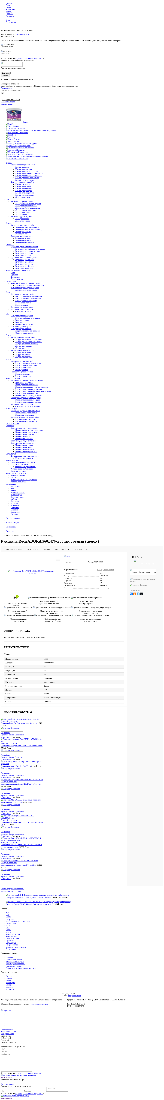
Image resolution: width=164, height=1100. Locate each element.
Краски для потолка (23, 169)
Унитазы (14, 514)
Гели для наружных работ (21, 326)
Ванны (13, 490)
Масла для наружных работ (22, 372)
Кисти (13, 477)
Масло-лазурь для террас (25, 419)
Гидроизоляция (17, 279)
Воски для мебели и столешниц (28, 298)
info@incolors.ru (74, 996)
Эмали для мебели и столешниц (28, 229)
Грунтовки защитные (24, 268)
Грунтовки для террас (24, 264)
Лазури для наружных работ (22, 350)
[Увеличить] (32, 572)
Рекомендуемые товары (15, 964)
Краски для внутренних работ (23, 165)
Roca (101, 573)
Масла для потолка (23, 367)
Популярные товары (14, 959)
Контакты (10, 16)
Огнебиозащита (27, 148)
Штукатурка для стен (24, 458)
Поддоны (14, 503)
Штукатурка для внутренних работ (25, 456)
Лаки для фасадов (22, 221)
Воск (14, 135)
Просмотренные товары (11, 891)
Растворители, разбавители (22, 469)
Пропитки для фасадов (24, 449)
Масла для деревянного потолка (28, 389)
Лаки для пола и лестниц (25, 210)
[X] (141, 594)
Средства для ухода (23, 311)
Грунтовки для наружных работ (24, 257)
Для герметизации (18, 482)
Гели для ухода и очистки (21, 329)
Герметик (14, 275)
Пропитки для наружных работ (23, 443)
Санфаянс (15, 508)
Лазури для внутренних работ (23, 337)
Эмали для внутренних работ (23, 225)
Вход (8, 20)
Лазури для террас (22, 355)
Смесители (15, 512)
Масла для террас (22, 374)
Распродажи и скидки (15, 962)
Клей (13, 273)
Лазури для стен (22, 348)
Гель (13, 137)
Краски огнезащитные (24, 193)
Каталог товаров (8, 102)
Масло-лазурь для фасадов (26, 421)
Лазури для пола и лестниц (26, 344)
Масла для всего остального (26, 385)
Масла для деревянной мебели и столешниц (33, 391)
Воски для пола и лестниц (26, 301)
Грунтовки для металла (24, 262)
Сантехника (23, 159)
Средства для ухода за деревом (27, 406)
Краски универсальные (24, 195)
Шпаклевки (15, 277)
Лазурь (16, 139)
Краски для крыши (23, 186)
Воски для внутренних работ (22, 294)
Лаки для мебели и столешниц (27, 208)
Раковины (15, 505)
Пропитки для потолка (24, 434)
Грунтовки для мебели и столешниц (30, 249)
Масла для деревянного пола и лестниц (31, 387)
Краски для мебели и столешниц (28, 176)
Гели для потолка (22, 320)
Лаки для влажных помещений (28, 204)
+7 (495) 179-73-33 (8, 1032)
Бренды (9, 12)
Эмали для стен (21, 234)
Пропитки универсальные (26, 452)
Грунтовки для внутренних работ (24, 247)
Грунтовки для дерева (24, 383)
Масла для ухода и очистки (22, 404)
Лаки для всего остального (26, 206)
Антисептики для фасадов (26, 290)
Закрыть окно (6, 88)
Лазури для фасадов (23, 357)
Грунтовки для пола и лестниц (27, 251)
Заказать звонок (22, 34)
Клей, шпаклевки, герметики (44, 131)
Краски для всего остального (27, 178)
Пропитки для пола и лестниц (27, 432)
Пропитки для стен (23, 436)
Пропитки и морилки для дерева (28, 396)
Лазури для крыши (23, 352)
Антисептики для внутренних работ (25, 283)
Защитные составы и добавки (27, 331)
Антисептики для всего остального (29, 286)
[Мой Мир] (138, 594)
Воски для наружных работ (22, 307)
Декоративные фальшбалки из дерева (21, 968)
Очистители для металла (25, 467)
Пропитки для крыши (24, 445)
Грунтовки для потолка (24, 253)
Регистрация (11, 22)
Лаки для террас (22, 219)
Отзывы (9, 5)
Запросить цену (22, 1096)
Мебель (14, 499)
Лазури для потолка (23, 346)
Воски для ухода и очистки (22, 309)
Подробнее (5, 733)
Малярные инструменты (38, 156)
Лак (12, 124)
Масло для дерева (30, 143)
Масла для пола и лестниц (26, 365)
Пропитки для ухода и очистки (23, 441)
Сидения (14, 510)
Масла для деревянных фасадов (28, 402)
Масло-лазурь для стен (24, 415)
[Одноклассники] (134, 594)
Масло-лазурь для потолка (26, 413)
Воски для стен (21, 305)
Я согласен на (23, 59)
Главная (9, 3)
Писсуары (15, 501)
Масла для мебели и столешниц (28, 363)
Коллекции (10, 9)
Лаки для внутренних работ (22, 201)
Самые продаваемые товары (12, 889)
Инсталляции (16, 495)
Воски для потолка (23, 303)
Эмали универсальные (24, 242)
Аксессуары (15, 486)
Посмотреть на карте (39, 1004)
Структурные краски (24, 197)
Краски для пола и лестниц (26, 171)
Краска (25, 122)
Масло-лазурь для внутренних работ (25, 411)
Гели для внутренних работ (22, 316)
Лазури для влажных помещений (29, 339)
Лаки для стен (21, 214)
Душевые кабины (18, 493)
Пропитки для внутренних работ (24, 428)
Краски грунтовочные (24, 180)
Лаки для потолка (22, 212)
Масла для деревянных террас (27, 400)
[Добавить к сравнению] (58, 562)
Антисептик (23, 133)
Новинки (9, 957)
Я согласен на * (23, 1073)
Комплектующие (17, 497)
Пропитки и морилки (24, 324)
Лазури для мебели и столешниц (28, 342)
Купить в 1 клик (7, 735)
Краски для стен (22, 167)
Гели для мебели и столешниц (27, 318)
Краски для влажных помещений (29, 173)
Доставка (9, 14)
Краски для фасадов (23, 191)
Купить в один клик (27, 1075)
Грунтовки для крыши (24, 260)
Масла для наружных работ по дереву (26, 398)
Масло (16, 141)
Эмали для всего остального (27, 227)
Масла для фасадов (23, 376)
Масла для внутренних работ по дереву (27, 380)
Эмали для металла (23, 238)
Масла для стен (21, 370)
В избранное (6, 737)
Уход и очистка (27, 154)
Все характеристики (105, 570)
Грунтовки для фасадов (24, 266)
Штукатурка (23, 152)
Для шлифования (18, 475)
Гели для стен (21, 322)
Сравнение (19, 735)
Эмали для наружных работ (22, 236)
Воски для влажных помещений (28, 296)
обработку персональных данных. (29, 59)
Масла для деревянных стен (26, 393)
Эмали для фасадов (23, 240)
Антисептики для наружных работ (25, 288)
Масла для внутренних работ (22, 361)
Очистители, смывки (24, 333)
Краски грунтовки (22, 184)
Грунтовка (21, 128)
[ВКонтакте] (131, 594)
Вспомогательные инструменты (24, 480)
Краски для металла (23, 188)
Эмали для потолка (23, 232)
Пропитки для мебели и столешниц (30, 430)
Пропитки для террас (24, 447)
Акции (8, 7)
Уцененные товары (13, 966)
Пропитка (20, 150)
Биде (13, 488)
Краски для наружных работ (22, 182)
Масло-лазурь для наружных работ (25, 417)
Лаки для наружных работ (21, 217)
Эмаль (15, 126)
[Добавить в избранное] (58, 557)
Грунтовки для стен (23, 255)
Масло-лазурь (24, 146)
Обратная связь (7, 1029)
